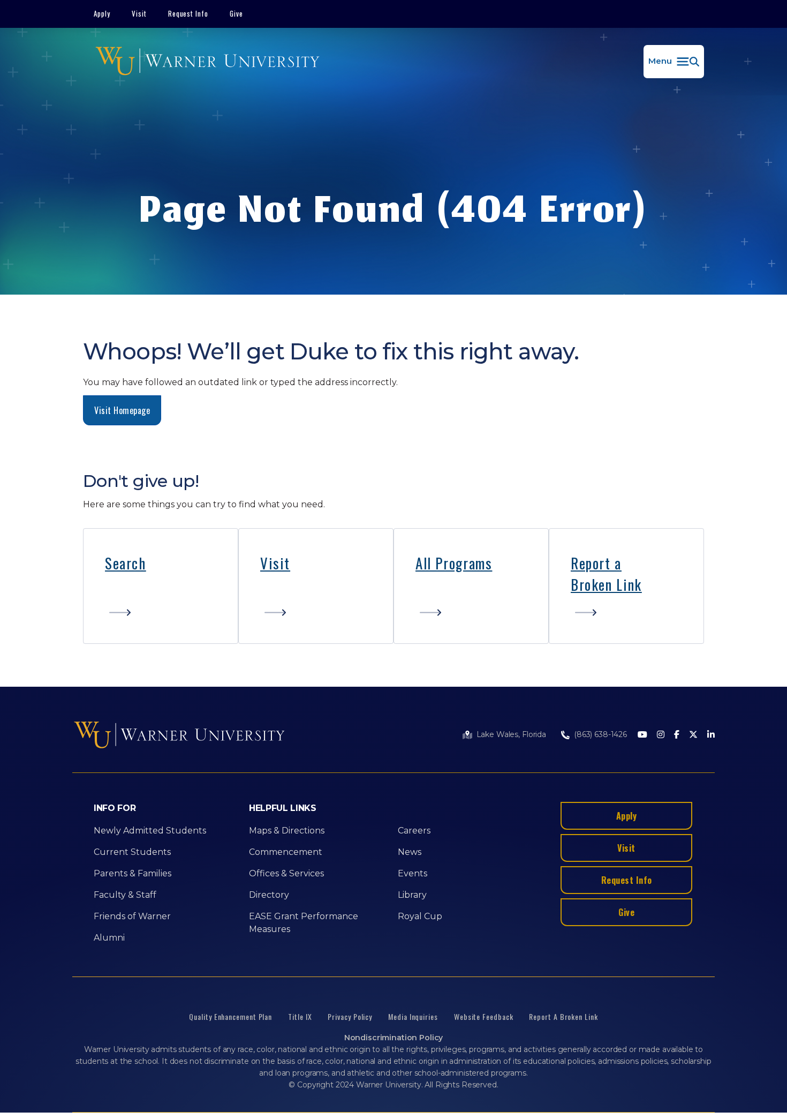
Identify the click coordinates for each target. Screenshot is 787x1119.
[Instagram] (660, 735)
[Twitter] (693, 735)
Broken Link (606, 584)
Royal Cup (420, 916)
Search (125, 563)
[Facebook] (676, 735)
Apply (102, 13)
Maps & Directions (286, 830)
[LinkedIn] (711, 735)
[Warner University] (207, 62)
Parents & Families (132, 873)
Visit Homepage (122, 410)
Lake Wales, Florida (511, 734)
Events (412, 873)
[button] (674, 61)
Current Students (132, 852)
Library (412, 895)
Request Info (188, 13)
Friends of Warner (132, 916)
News (409, 852)
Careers (414, 830)
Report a (596, 563)
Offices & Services (286, 873)
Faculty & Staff (125, 895)
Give (236, 13)
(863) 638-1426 (600, 734)
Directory (269, 895)
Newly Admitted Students (150, 830)
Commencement (285, 852)
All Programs (453, 563)
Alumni (109, 938)
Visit (139, 13)
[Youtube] (642, 735)
